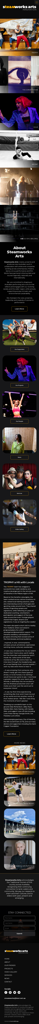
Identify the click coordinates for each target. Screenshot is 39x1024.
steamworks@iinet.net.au (15, 998)
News (19, 457)
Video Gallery (19, 529)
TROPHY (10, 587)
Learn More (19, 309)
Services (19, 493)
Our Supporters (19, 349)
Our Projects (19, 385)
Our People (19, 421)
